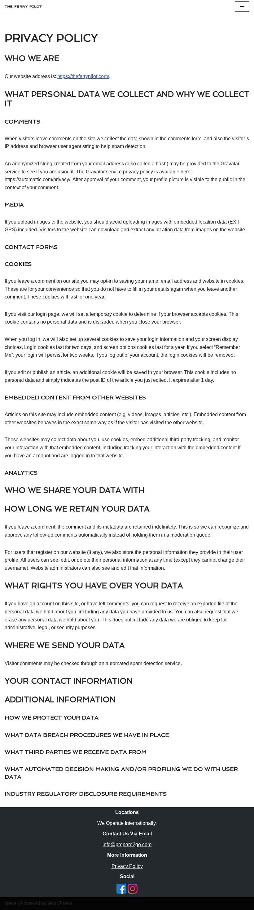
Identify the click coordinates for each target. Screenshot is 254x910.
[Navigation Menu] (242, 6)
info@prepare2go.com (127, 844)
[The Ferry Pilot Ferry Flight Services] (23, 6)
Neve (10, 903)
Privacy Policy (127, 866)
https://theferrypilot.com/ (83, 76)
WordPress (60, 903)
